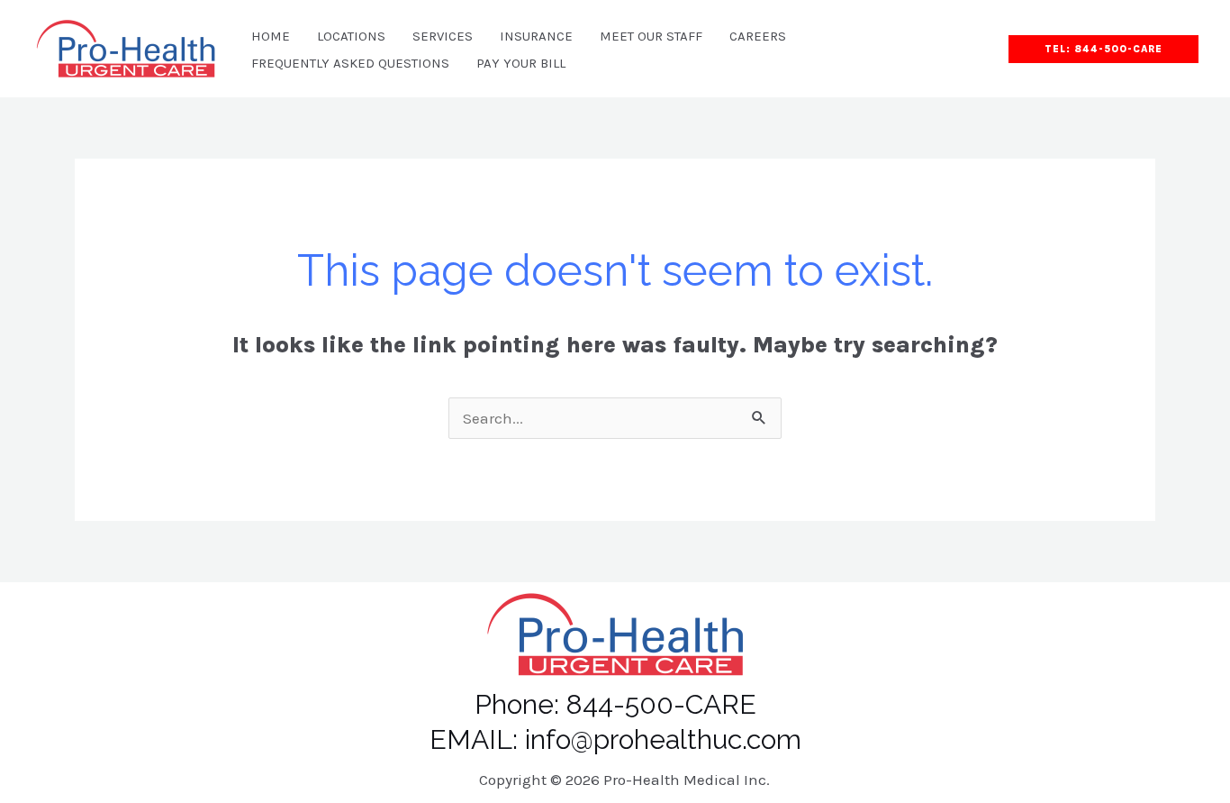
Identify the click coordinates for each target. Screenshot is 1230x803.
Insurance (536, 36)
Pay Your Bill (520, 63)
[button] (1103, 49)
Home (270, 36)
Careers (757, 36)
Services (442, 36)
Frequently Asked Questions (350, 63)
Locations (351, 36)
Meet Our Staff (651, 36)
